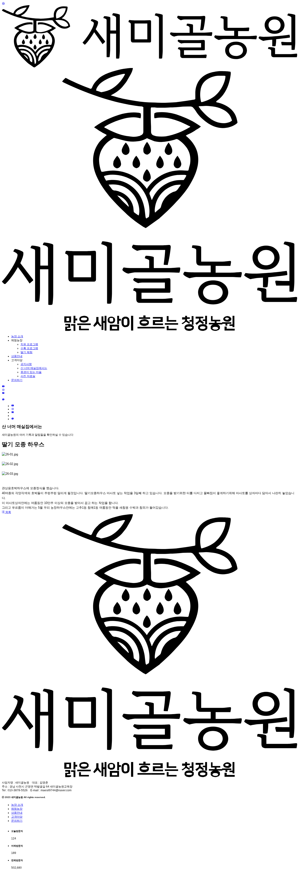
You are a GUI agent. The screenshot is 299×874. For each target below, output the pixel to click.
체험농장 (16, 808)
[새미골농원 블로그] (3, 393)
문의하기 (16, 380)
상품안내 (16, 356)
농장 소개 (17, 336)
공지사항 (26, 364)
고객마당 (16, 816)
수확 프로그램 (29, 348)
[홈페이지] (3, 3)
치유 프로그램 (29, 344)
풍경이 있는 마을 (31, 372)
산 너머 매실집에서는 (34, 368)
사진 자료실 (28, 376)
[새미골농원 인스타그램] (3, 390)
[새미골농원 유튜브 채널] (3, 386)
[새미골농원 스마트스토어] (3, 396)
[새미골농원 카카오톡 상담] (3, 399)
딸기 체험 (26, 352)
